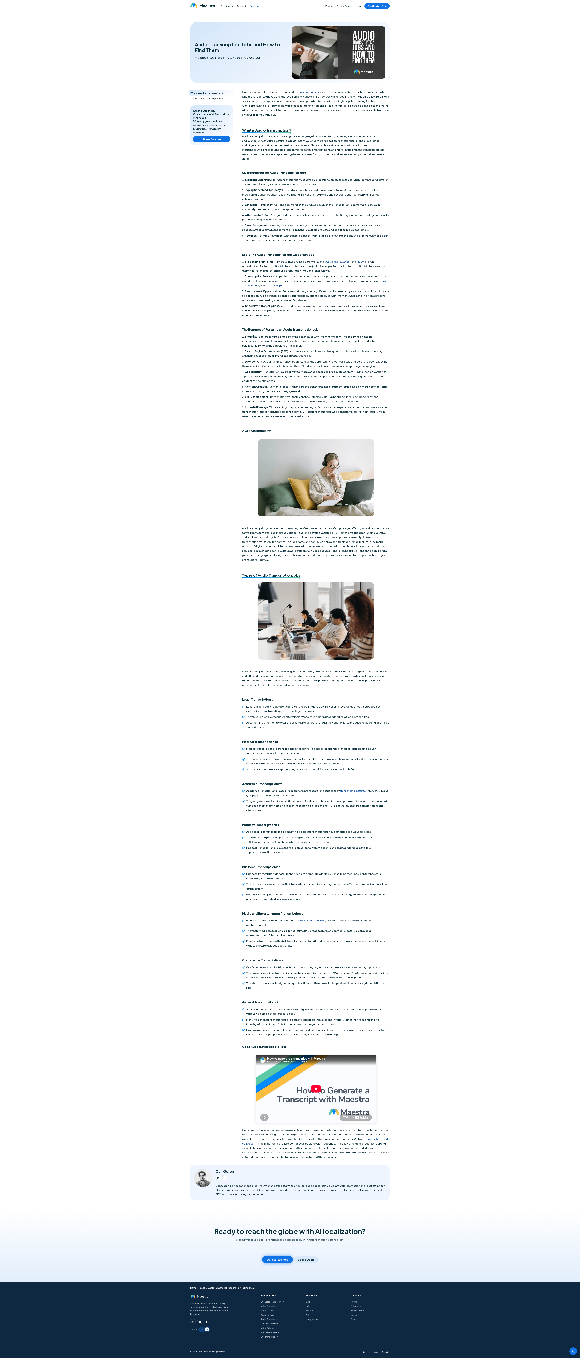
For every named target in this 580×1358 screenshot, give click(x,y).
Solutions (226, 6)
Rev (384, 281)
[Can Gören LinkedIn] (218, 1177)
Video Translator (269, 1306)
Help (308, 1306)
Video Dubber (267, 1328)
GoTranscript (274, 285)
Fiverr (360, 261)
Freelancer (343, 261)
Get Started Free (377, 6)
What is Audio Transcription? (206, 92)
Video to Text (267, 1310)
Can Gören (235, 57)
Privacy (354, 1319)
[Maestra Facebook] (206, 1321)
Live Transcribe (268, 1336)
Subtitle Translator (270, 1332)
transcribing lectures (353, 790)
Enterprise (255, 6)
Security (386, 1352)
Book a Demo (343, 6)
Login (358, 6)
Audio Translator (269, 1319)
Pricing (329, 6)
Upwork (331, 261)
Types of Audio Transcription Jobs (208, 98)
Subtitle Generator (270, 1323)
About (376, 1352)
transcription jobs (308, 92)
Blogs (202, 1287)
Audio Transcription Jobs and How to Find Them (231, 1287)
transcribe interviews (312, 920)
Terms (354, 1314)
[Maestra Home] (202, 6)
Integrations (312, 1319)
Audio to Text (267, 1314)
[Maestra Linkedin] (199, 1321)
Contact (241, 6)
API (307, 1314)
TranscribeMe (250, 285)
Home (193, 1287)
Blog (308, 1301)
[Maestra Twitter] (193, 1321)
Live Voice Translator (271, 1301)
